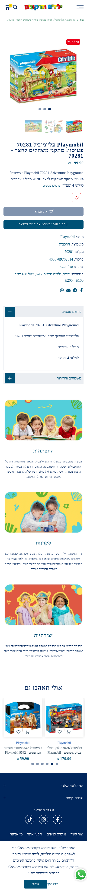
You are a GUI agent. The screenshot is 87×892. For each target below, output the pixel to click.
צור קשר (77, 834)
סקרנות (44, 543)
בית (82, 20)
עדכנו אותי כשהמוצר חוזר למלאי (43, 224)
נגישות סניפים (56, 834)
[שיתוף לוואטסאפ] (62, 290)
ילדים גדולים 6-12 (48, 274)
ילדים (66, 274)
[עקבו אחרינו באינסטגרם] (43, 819)
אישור (35, 884)
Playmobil (67, 237)
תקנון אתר (34, 834)
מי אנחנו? (16, 834)
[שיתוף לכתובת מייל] (68, 290)
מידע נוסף (52, 884)
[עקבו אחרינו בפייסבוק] (57, 819)
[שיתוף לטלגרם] (75, 290)
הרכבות (64, 244)
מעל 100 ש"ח (24, 274)
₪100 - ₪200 (74, 280)
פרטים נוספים (51, 185)
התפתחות (43, 451)
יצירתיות (43, 635)
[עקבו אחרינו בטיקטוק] (29, 819)
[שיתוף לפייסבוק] (81, 290)
